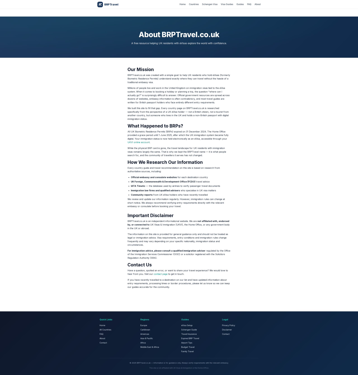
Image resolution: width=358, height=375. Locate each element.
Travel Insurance (189, 334)
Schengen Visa (209, 4)
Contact (103, 343)
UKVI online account (139, 142)
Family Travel (187, 351)
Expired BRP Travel (190, 338)
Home (183, 4)
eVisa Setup (187, 325)
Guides (240, 4)
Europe (143, 325)
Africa (143, 343)
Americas (144, 334)
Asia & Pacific (146, 338)
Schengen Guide (189, 329)
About (258, 4)
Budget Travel (188, 347)
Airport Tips (186, 343)
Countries (194, 4)
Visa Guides (227, 4)
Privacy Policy (228, 325)
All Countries (105, 329)
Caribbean (145, 329)
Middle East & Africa (149, 347)
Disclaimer (227, 329)
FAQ (249, 4)
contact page (161, 274)
